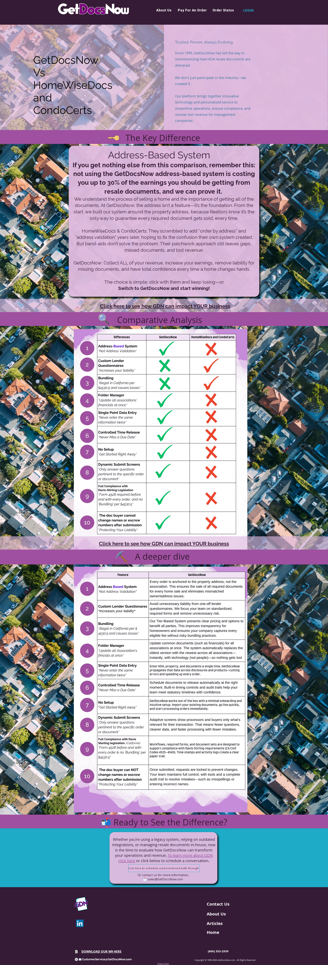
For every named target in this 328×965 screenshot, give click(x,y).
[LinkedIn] (80, 923)
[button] (163, 10)
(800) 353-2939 (218, 951)
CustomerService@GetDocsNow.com (107, 959)
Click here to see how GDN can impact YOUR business (165, 306)
